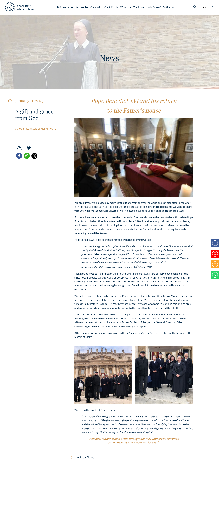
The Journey (139, 7)
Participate (168, 7)
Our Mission (96, 7)
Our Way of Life (123, 7)
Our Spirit (109, 7)
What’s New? (154, 7)
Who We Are (82, 7)
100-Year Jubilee (65, 7)
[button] (19, 156)
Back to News (84, 457)
